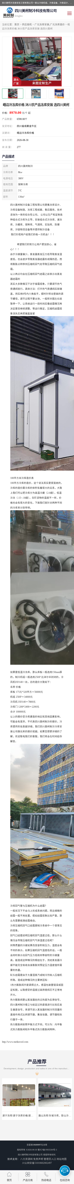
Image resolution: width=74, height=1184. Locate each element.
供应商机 (27, 24)
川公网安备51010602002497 (37, 1163)
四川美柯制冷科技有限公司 (30, 1155)
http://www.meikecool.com (15, 1042)
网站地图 (62, 1159)
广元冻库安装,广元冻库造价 (50, 24)
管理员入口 (50, 1159)
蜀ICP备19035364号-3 (47, 1150)
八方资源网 (26, 1159)
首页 (16, 24)
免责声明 (38, 1159)
